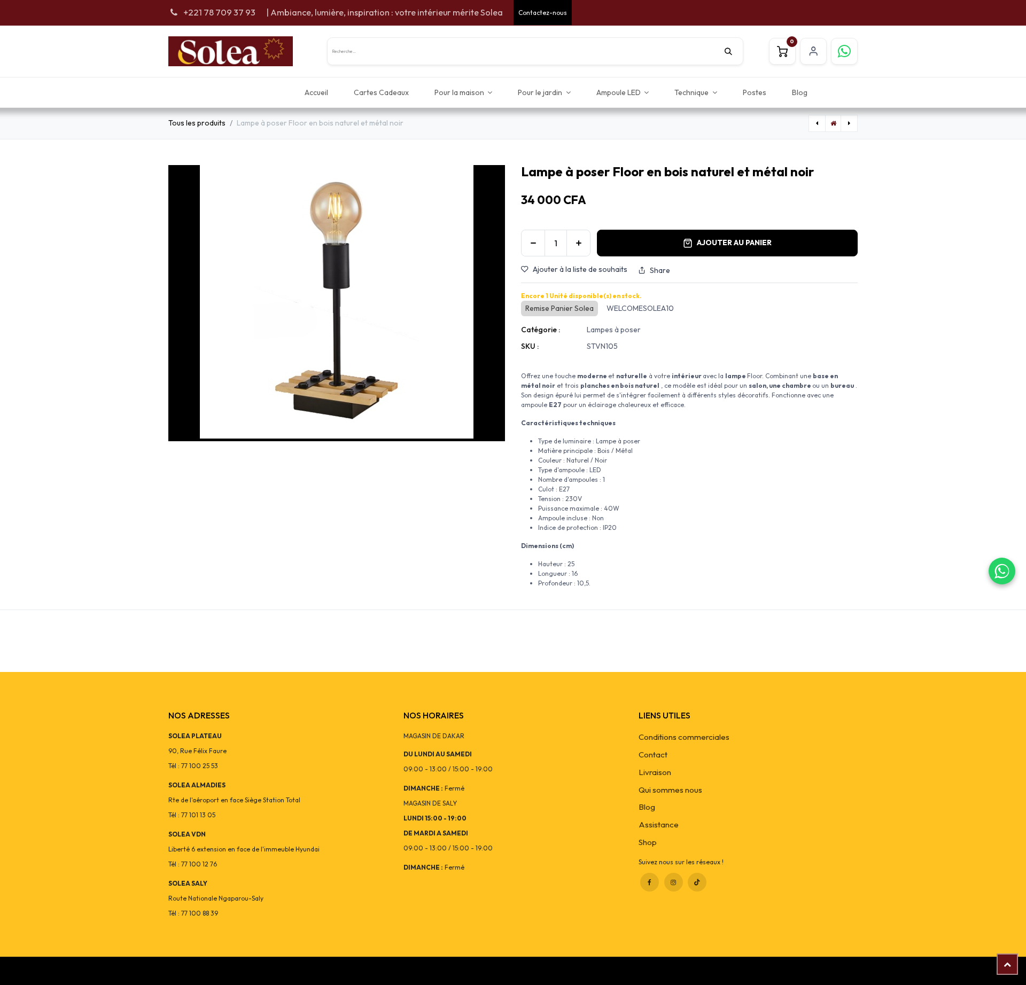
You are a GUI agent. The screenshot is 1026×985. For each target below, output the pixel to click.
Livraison (655, 772)
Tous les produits (197, 123)
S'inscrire (813, 51)
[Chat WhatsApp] (1002, 571)
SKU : (530, 346)
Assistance (659, 824)
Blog (647, 807)
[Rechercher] (734, 51)
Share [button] (660, 270)
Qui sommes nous (670, 790)
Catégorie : (540, 329)
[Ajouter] (578, 243)
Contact (653, 754)
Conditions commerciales (684, 737)
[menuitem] (316, 92)
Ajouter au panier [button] (734, 242)
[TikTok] (697, 882)
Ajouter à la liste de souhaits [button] (580, 269)
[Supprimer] (533, 243)
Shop (648, 842)
